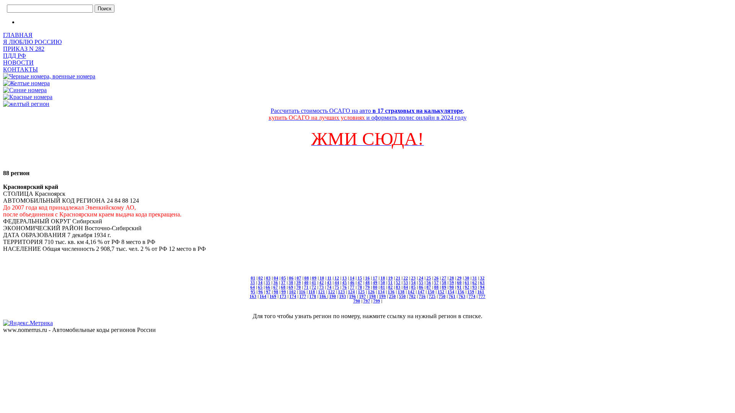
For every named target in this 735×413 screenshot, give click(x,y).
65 (260, 287)
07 (299, 278)
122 (331, 291)
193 (342, 296)
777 (482, 296)
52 (398, 282)
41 (314, 282)
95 (253, 291)
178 (312, 296)
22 (405, 278)
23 (413, 278)
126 (371, 291)
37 (283, 282)
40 (306, 282)
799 (376, 301)
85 (413, 287)
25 (428, 278)
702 (412, 296)
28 (451, 278)
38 (291, 282)
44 (337, 282)
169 (273, 296)
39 (298, 282)
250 (392, 296)
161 (480, 291)
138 (401, 291)
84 (405, 287)
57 (436, 282)
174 (292, 296)
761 (452, 296)
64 (252, 287)
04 (276, 278)
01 (253, 278)
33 (252, 282)
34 (260, 282)
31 (474, 278)
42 (321, 282)
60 (459, 282)
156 (460, 291)
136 (391, 291)
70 (298, 287)
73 (321, 287)
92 (467, 287)
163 (253, 296)
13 (344, 278)
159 (470, 291)
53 (405, 282)
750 (442, 296)
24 (421, 278)
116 (302, 291)
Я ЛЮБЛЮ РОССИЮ (32, 42)
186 (323, 296)
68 (283, 287)
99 (283, 291)
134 (381, 291)
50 (383, 282)
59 (451, 282)
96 (260, 291)
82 (390, 287)
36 (275, 282)
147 (421, 291)
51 (390, 282)
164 (263, 296)
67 (275, 287)
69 (291, 287)
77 (352, 287)
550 (402, 296)
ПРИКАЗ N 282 (23, 49)
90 (451, 287)
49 (375, 282)
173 (282, 296)
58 (444, 282)
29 (459, 278)
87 (428, 287)
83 (398, 287)
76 (344, 287)
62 (474, 282)
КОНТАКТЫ (20, 69)
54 (413, 282)
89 (444, 287)
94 (482, 287)
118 (312, 291)
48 (367, 282)
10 (322, 278)
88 (436, 287)
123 (341, 291)
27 (444, 278)
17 (375, 278)
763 (462, 296)
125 (361, 291)
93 (474, 287)
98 (276, 291)
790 (356, 301)
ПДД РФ (14, 55)
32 (482, 278)
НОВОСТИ (18, 62)
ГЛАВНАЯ (18, 35)
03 (268, 278)
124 (351, 291)
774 (472, 296)
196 (352, 296)
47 (360, 282)
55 (421, 282)
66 (268, 287)
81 (383, 287)
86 (421, 287)
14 (352, 278)
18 (383, 278)
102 (292, 291)
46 (352, 282)
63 (482, 282)
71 (306, 287)
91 (459, 287)
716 (422, 296)
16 (367, 278)
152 (441, 291)
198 (372, 296)
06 (291, 278)
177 (302, 296)
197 (362, 296)
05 (283, 278)
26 (436, 278)
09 (314, 278)
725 (432, 296)
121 (321, 291)
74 (329, 287)
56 (428, 282)
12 (337, 278)
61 (467, 282)
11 (329, 278)
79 (367, 287)
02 (260, 278)
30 (467, 278)
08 (306, 278)
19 (390, 278)
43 (329, 282)
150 (431, 291)
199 (382, 296)
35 (268, 282)
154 (451, 291)
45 (344, 282)
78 (360, 287)
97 (268, 291)
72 (314, 287)
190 (332, 296)
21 (398, 278)
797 (366, 301)
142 (411, 291)
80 (375, 287)
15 (360, 278)
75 (337, 287)
